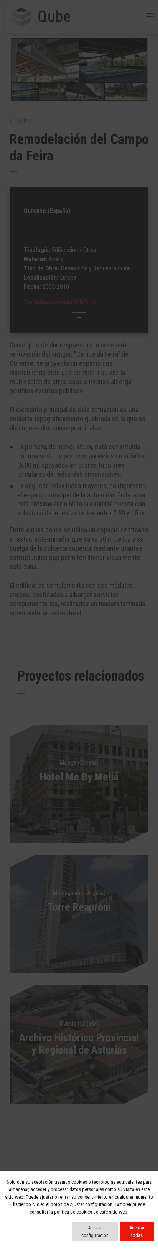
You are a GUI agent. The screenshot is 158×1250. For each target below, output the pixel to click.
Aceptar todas (137, 1231)
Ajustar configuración (95, 1231)
